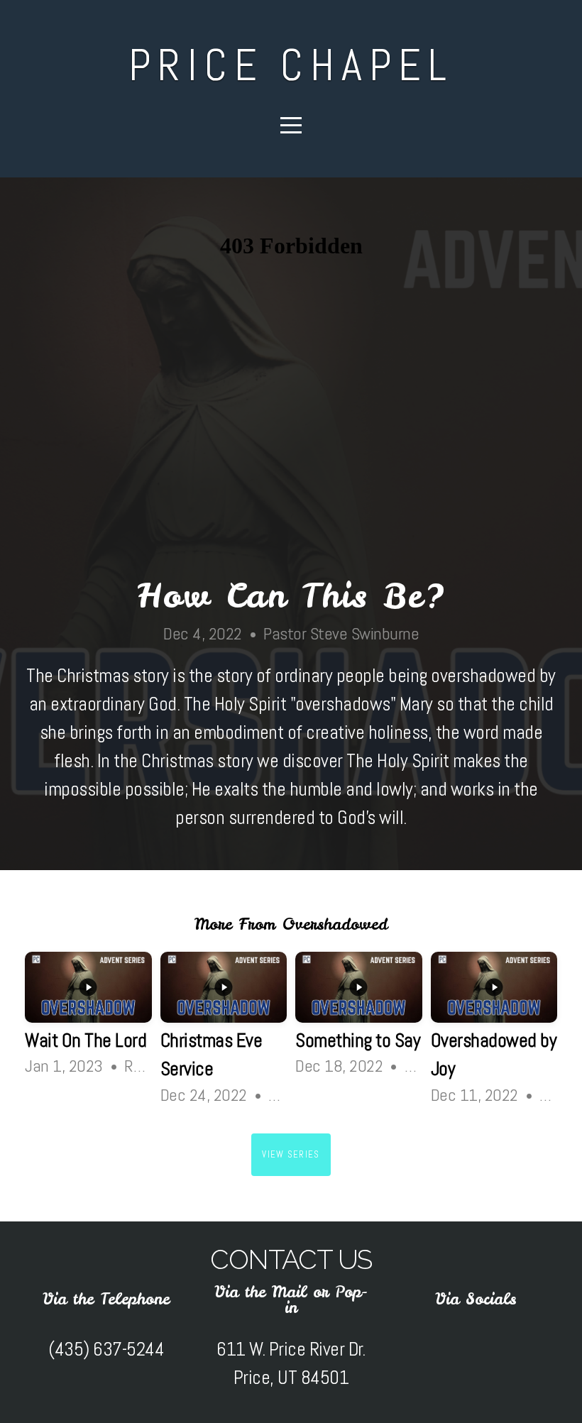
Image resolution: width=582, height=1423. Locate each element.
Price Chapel (291, 65)
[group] (88, 1018)
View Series (290, 1154)
